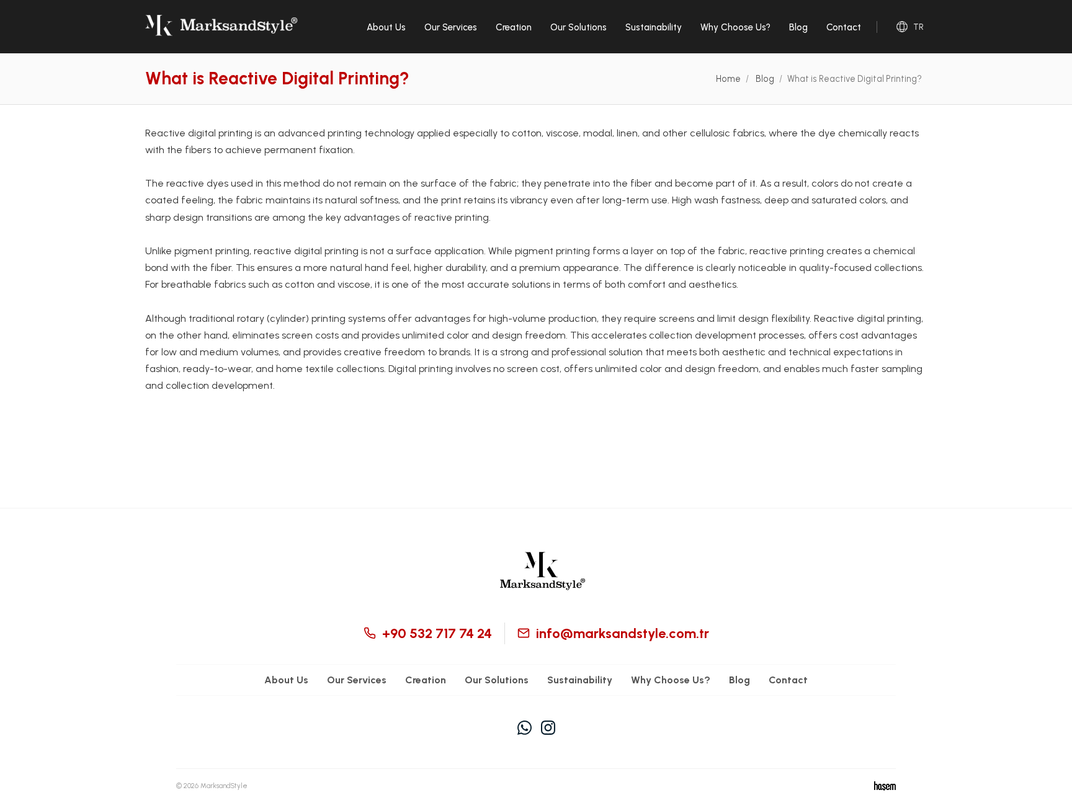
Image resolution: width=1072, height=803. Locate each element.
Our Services (450, 27)
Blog (798, 27)
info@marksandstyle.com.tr (622, 633)
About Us (386, 27)
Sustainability (653, 27)
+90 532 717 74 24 (437, 633)
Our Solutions (578, 27)
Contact (843, 27)
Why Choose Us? (735, 27)
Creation (514, 27)
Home (728, 78)
